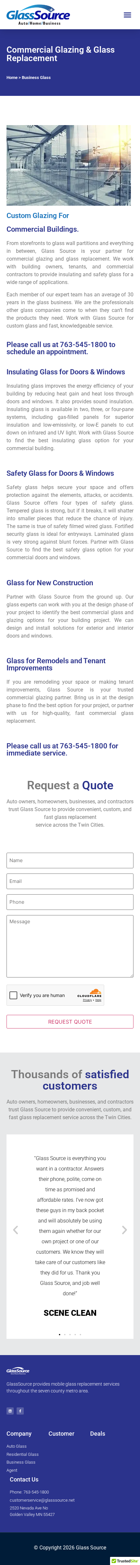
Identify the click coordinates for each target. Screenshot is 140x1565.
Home (12, 77)
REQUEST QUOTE (70, 1021)
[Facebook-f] (20, 1411)
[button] (127, 14)
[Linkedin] (10, 1411)
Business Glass (36, 77)
